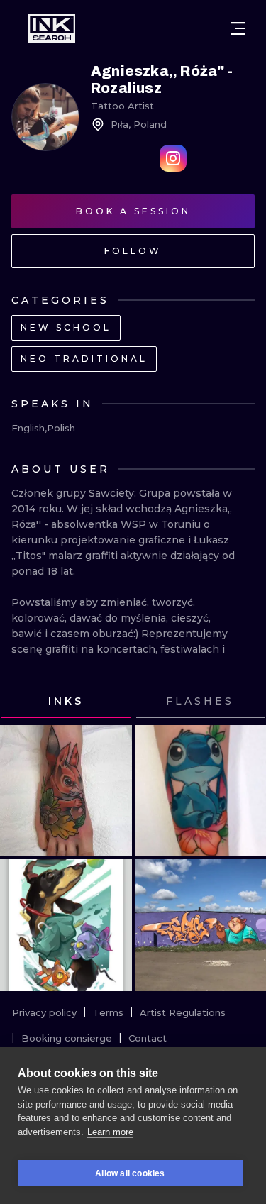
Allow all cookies (130, 1173)
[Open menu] (238, 28)
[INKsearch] (51, 28)
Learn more (110, 1132)
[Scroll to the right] (242, 702)
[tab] (66, 701)
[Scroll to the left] (24, 702)
